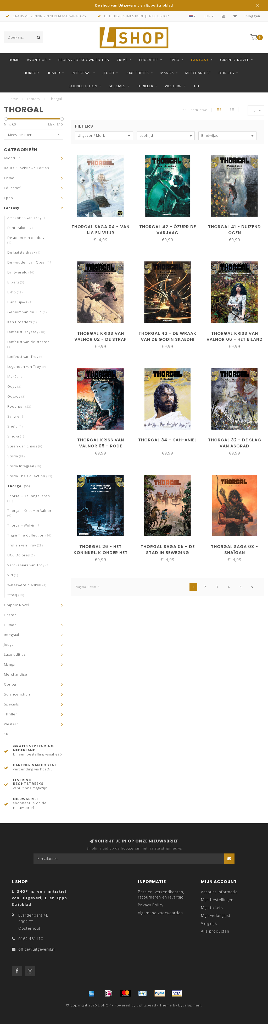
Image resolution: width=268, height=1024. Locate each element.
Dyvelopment (190, 1005)
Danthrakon (20, 228)
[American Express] (91, 993)
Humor (53, 72)
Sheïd (15, 426)
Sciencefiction (83, 86)
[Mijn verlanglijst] (235, 16)
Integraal (81, 72)
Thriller (145, 86)
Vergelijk (209, 923)
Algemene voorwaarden (160, 912)
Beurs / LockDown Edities (83, 59)
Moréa (15, 376)
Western (173, 86)
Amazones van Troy (27, 218)
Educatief (148, 59)
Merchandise (198, 72)
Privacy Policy (150, 904)
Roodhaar (19, 406)
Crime (122, 59)
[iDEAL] (108, 993)
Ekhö (15, 292)
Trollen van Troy (25, 545)
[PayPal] (159, 993)
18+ (196, 86)
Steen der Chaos (24, 446)
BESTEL (102, 225)
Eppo (175, 59)
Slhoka (15, 436)
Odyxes (16, 396)
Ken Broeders (22, 322)
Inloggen (252, 16)
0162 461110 (30, 938)
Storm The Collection (29, 476)
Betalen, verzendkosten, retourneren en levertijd (161, 894)
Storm (16, 456)
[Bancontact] (142, 993)
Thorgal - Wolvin (24, 525)
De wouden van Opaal (30, 262)
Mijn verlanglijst (216, 915)
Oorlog (226, 72)
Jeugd (108, 72)
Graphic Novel (234, 59)
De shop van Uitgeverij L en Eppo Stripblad (134, 5)
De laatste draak (23, 252)
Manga (167, 72)
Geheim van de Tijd (27, 312)
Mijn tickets (212, 907)
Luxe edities (137, 72)
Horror (31, 72)
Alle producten (215, 931)
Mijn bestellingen (217, 899)
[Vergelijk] (224, 16)
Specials (117, 86)
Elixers (15, 282)
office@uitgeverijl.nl (36, 949)
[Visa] (176, 993)
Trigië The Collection (29, 535)
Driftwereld (20, 272)
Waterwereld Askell (26, 585)
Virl (12, 575)
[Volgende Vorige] (252, 587)
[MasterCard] (125, 993)
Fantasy (200, 59)
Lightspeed (146, 1005)
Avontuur (37, 59)
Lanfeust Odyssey (26, 332)
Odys (14, 386)
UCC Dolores (21, 555)
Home (14, 59)
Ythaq (15, 595)
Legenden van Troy (26, 366)
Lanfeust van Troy (25, 356)
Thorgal (18, 486)
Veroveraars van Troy (28, 565)
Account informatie (219, 891)
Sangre (16, 416)
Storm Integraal (24, 466)
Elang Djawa (19, 302)
